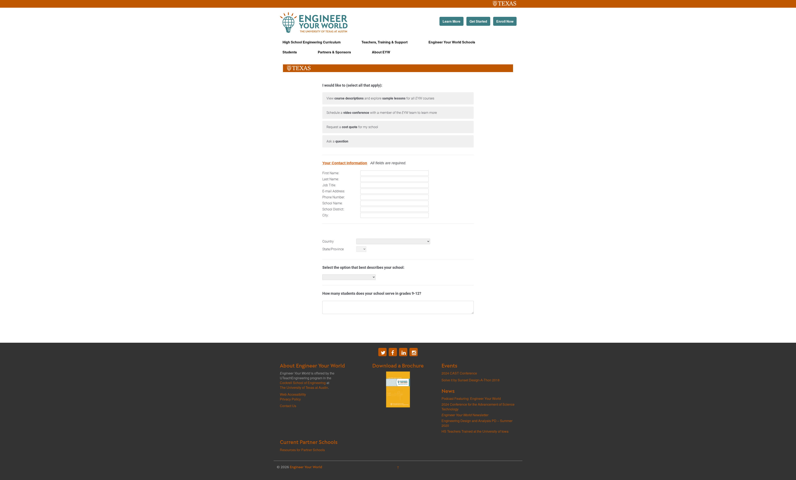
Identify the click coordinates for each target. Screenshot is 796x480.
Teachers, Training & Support (385, 42)
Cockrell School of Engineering (303, 382)
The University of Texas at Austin (496, 2)
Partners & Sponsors (334, 52)
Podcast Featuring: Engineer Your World (471, 398)
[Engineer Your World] (314, 22)
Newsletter (465, 414)
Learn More (451, 21)
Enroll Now (504, 21)
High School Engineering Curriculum (312, 42)
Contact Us (288, 405)
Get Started (478, 21)
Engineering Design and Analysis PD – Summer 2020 (477, 423)
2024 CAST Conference (459, 373)
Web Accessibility (293, 394)
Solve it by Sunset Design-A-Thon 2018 (471, 380)
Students (290, 52)
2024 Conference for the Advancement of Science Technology (478, 406)
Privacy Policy (290, 399)
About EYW (381, 52)
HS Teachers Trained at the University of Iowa (475, 431)
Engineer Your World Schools (451, 42)
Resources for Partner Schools (302, 449)
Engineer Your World (306, 467)
